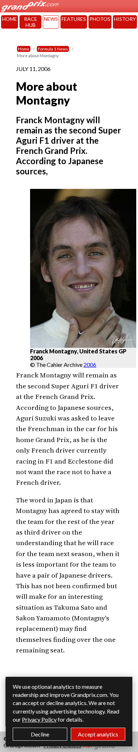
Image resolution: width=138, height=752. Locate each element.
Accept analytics (98, 734)
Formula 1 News (53, 49)
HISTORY (125, 19)
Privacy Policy (39, 719)
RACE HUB (30, 22)
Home (23, 49)
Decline (40, 734)
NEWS (51, 19)
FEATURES (74, 19)
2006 (90, 364)
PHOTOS (100, 19)
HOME (9, 19)
